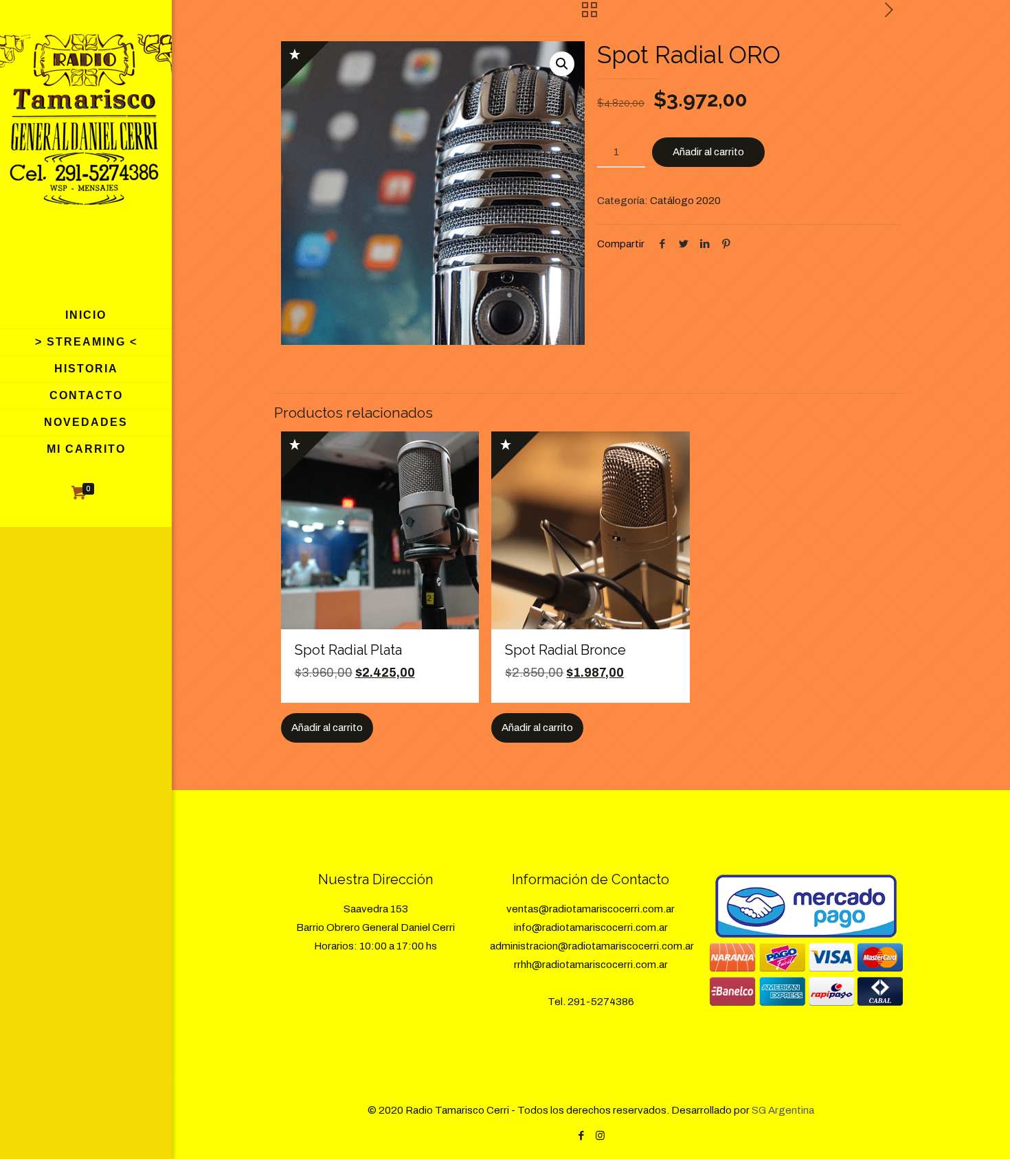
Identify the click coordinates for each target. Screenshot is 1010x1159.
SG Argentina (783, 1110)
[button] (562, 64)
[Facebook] (581, 1135)
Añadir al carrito (708, 151)
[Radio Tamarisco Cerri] (86, 151)
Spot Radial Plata (348, 650)
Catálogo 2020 (685, 200)
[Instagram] (600, 1135)
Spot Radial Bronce (565, 650)
